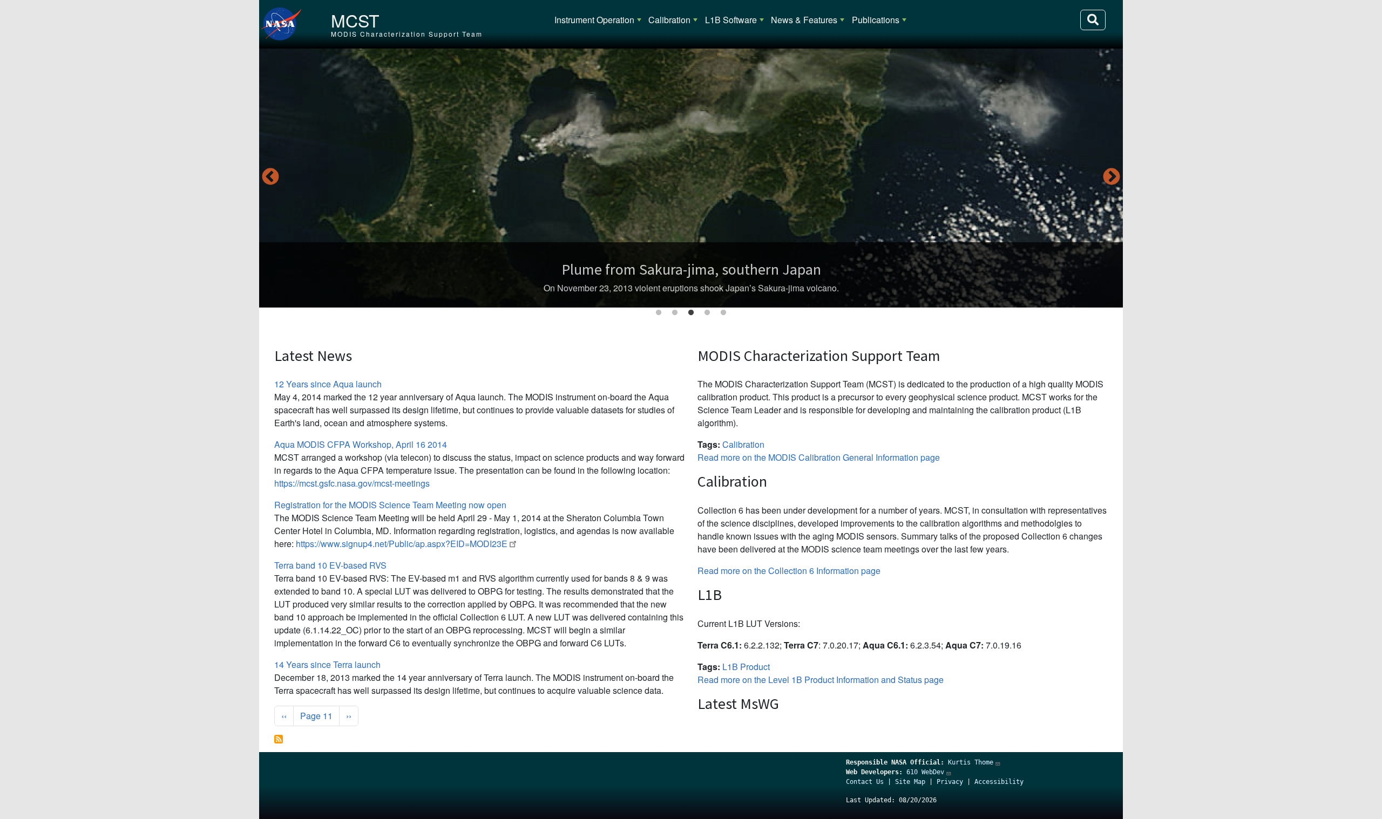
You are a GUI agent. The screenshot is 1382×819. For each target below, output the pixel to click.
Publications (875, 19)
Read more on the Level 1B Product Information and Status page (820, 679)
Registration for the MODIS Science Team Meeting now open (390, 505)
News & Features (804, 19)
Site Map (910, 782)
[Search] (1093, 20)
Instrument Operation (594, 19)
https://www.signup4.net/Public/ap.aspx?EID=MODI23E (401, 543)
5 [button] (723, 313)
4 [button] (707, 313)
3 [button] (691, 313)
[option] (691, 178)
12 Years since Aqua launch (328, 384)
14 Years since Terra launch (327, 664)
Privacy (950, 782)
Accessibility (999, 782)
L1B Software (731, 19)
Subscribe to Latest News (278, 739)
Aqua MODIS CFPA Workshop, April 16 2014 (360, 444)
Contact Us (865, 782)
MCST (355, 20)
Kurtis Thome (970, 762)
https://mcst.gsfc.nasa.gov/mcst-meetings (352, 483)
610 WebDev (925, 772)
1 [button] (658, 313)
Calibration (669, 19)
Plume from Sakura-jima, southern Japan (691, 269)
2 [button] (674, 313)
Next (1111, 177)
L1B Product (746, 666)
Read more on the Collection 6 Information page (788, 570)
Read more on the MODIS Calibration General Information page (818, 457)
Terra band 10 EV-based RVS (330, 565)
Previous (270, 177)
